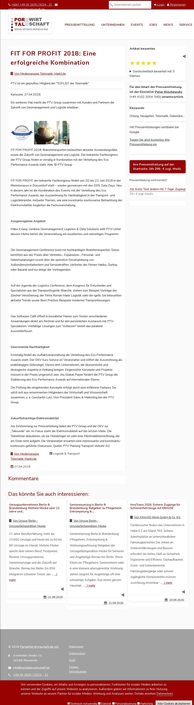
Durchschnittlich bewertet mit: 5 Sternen (152, 73)
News (168, 25)
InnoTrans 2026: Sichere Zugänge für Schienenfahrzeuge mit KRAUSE (155, 506)
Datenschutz (77, 653)
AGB (72, 660)
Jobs (153, 25)
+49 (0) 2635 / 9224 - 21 (30, 675)
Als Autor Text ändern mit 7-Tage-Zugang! (157, 189)
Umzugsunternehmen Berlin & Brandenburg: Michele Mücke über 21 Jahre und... (34, 508)
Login (160, 5)
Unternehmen (113, 25)
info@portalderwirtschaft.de (31, 668)
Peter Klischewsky (168, 92)
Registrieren (177, 5)
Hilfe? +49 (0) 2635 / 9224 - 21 (32, 5)
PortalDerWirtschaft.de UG (39, 647)
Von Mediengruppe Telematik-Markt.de (40, 74)
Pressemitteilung (80, 25)
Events (137, 25)
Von (156, 517)
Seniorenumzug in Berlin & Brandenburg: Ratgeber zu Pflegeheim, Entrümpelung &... (96, 508)
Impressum (76, 647)
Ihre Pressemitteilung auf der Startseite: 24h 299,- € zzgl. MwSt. (157, 167)
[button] (36, 589)
